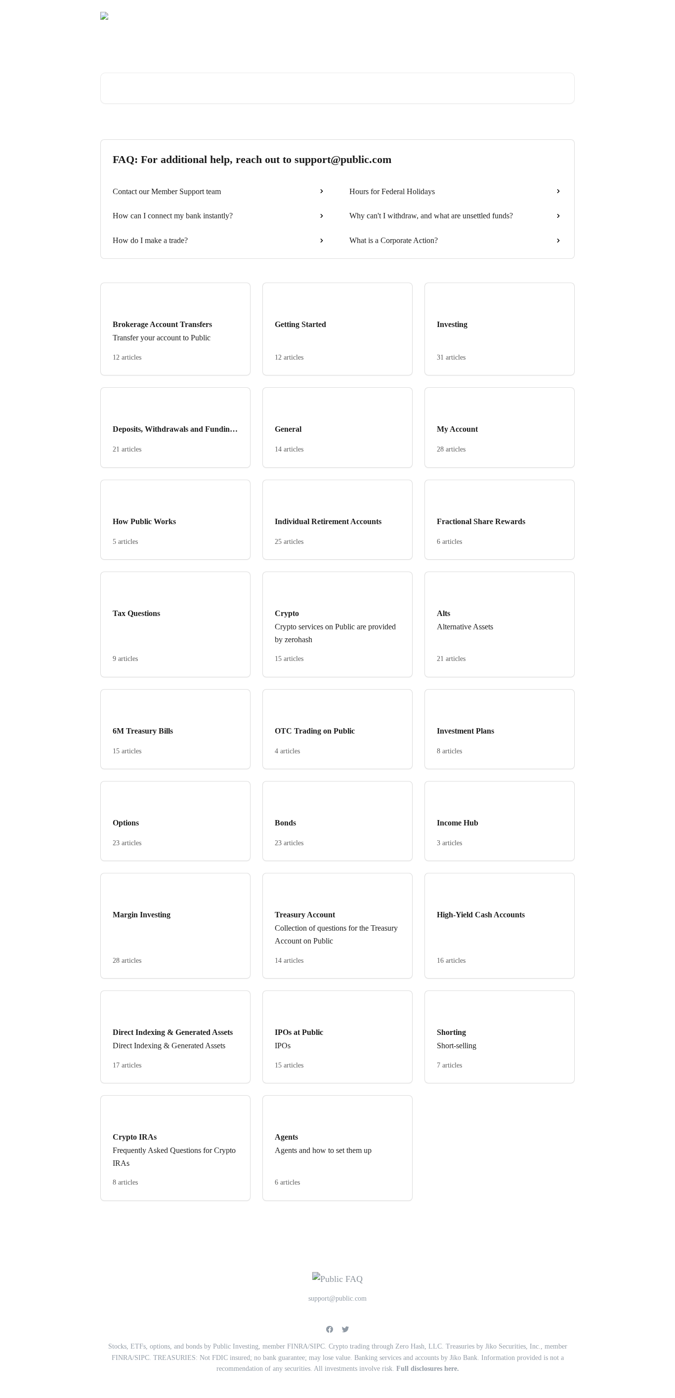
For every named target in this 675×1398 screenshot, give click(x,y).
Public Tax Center (541, 15)
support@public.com (471, 15)
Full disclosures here (426, 1368)
